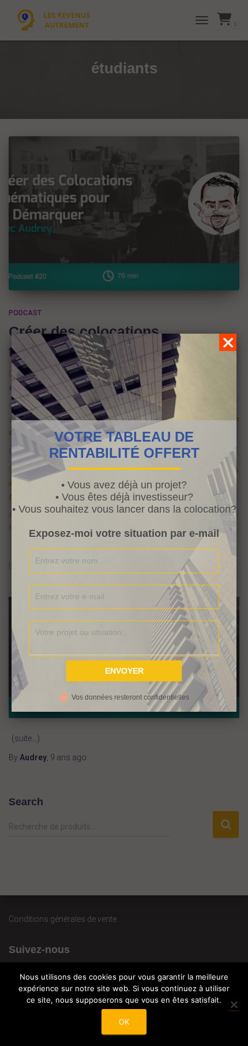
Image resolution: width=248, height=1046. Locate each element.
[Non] (233, 1004)
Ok (124, 1021)
